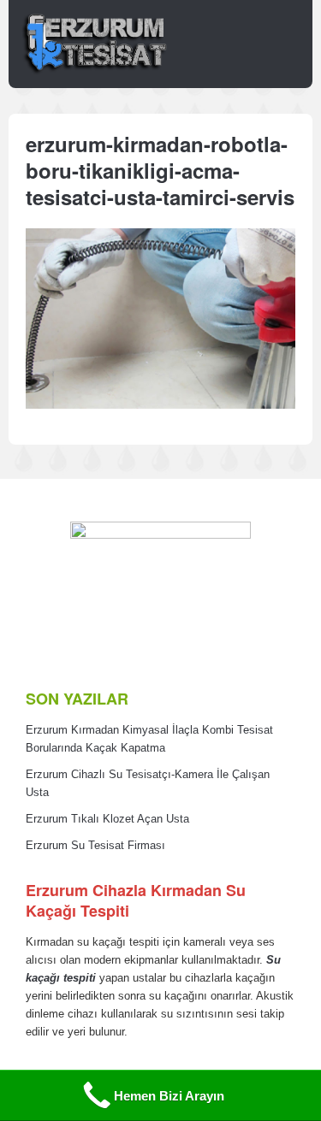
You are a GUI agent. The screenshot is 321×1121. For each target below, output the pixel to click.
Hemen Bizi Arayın (169, 1096)
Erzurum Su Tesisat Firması (95, 846)
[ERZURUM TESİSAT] (94, 72)
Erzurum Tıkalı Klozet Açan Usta (107, 819)
